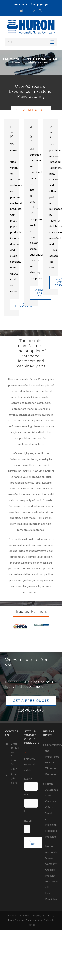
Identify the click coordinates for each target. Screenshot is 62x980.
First (26, 794)
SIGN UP (33, 842)
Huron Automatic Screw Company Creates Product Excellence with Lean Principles (50, 873)
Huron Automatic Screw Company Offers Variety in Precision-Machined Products (50, 810)
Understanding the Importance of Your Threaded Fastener (50, 759)
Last (26, 811)
